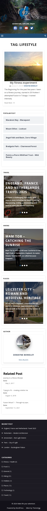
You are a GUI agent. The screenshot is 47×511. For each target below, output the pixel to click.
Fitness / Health (9, 462)
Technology (8, 490)
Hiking (6, 476)
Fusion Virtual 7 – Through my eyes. (16, 402)
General (6, 471)
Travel (6, 495)
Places (6, 486)
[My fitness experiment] (23, 66)
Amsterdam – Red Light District (15, 438)
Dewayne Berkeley (30, 86)
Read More (8, 103)
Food (5, 467)
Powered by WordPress (15, 508)
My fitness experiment (23, 82)
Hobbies (7, 481)
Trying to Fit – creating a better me (15, 390)
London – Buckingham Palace (14, 447)
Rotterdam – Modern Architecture (16, 433)
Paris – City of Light (11, 443)
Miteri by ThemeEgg (33, 508)
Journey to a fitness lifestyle (13, 378)
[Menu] (2, 36)
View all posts (23, 360)
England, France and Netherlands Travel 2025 (20, 428)
